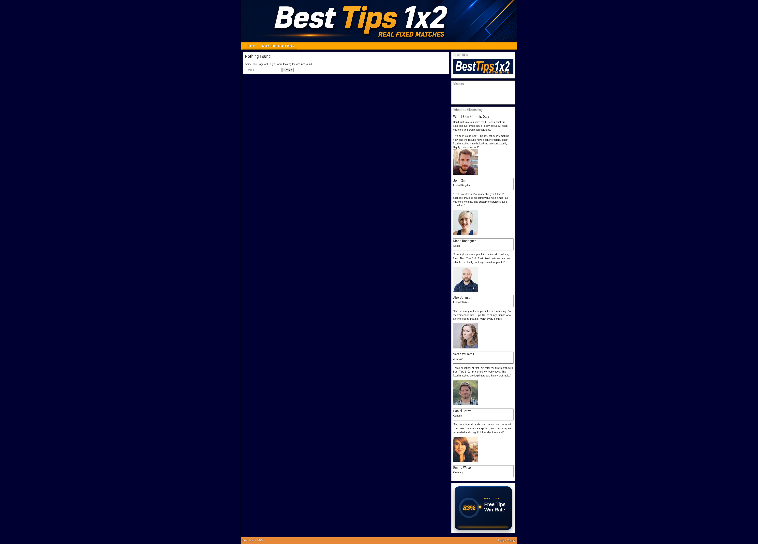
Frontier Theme (506, 540)
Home (251, 46)
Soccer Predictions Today (278, 46)
